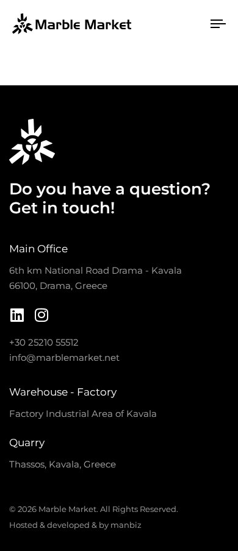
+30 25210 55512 (44, 342)
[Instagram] (41, 314)
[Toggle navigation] (172, 24)
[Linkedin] (16, 314)
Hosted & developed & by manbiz (75, 525)
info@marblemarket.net (64, 357)
